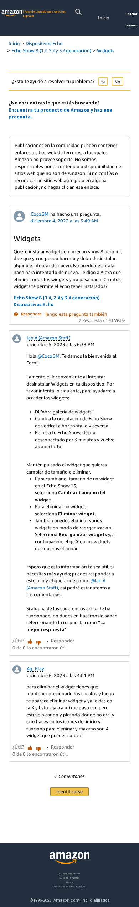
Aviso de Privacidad (69, 877)
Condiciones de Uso (69, 873)
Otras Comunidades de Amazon (69, 886)
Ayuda (69, 882)
